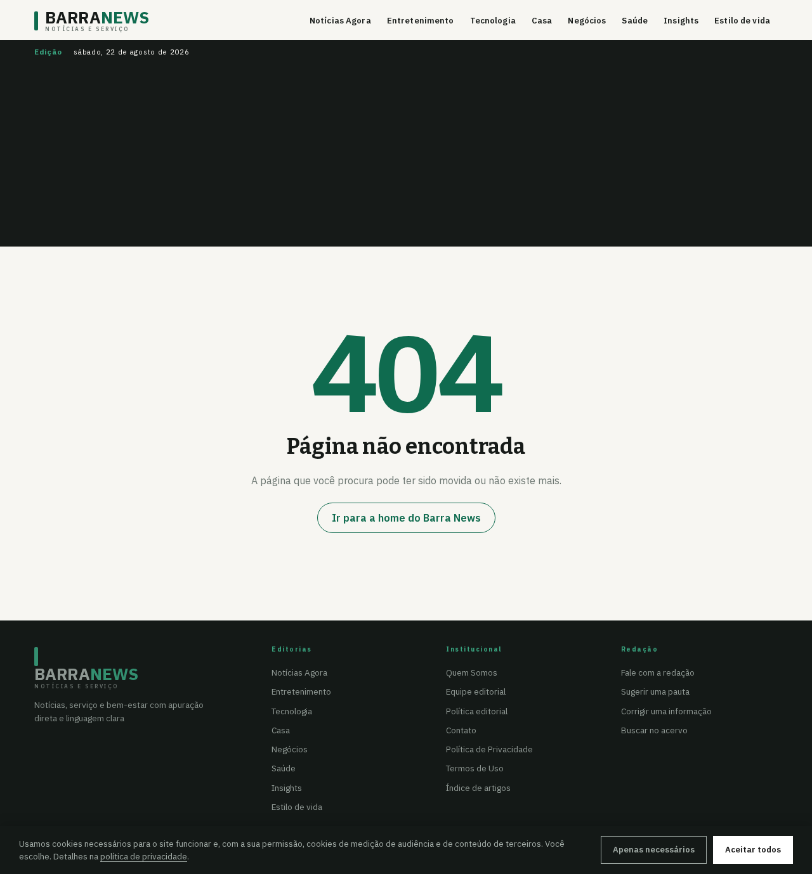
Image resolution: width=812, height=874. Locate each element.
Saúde (635, 20)
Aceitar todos (753, 849)
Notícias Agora (340, 20)
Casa (542, 20)
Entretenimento (420, 20)
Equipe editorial (476, 691)
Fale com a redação (658, 672)
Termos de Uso (475, 768)
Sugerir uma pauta (655, 691)
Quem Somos (471, 672)
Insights (681, 20)
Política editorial (477, 711)
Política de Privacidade (489, 749)
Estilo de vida (742, 20)
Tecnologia (493, 20)
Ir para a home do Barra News (406, 517)
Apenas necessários (654, 849)
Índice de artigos (478, 788)
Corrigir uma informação (666, 711)
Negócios (587, 20)
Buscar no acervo (654, 730)
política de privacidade (143, 856)
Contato (461, 730)
